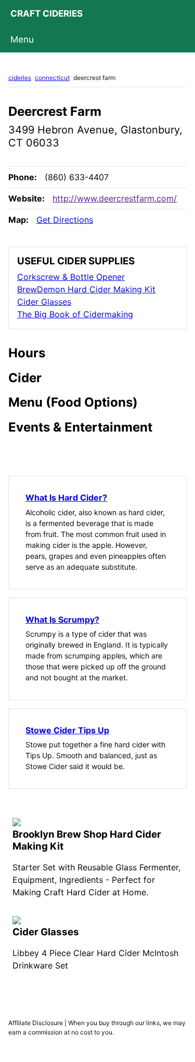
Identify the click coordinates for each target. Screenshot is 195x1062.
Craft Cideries (46, 13)
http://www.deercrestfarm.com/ (115, 198)
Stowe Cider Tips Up (67, 730)
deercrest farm (94, 78)
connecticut (52, 78)
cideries (19, 78)
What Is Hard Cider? (66, 497)
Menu (22, 39)
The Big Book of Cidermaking (75, 314)
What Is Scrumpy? (62, 619)
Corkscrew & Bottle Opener (71, 277)
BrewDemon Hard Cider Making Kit (86, 289)
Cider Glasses (44, 302)
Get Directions (64, 219)
